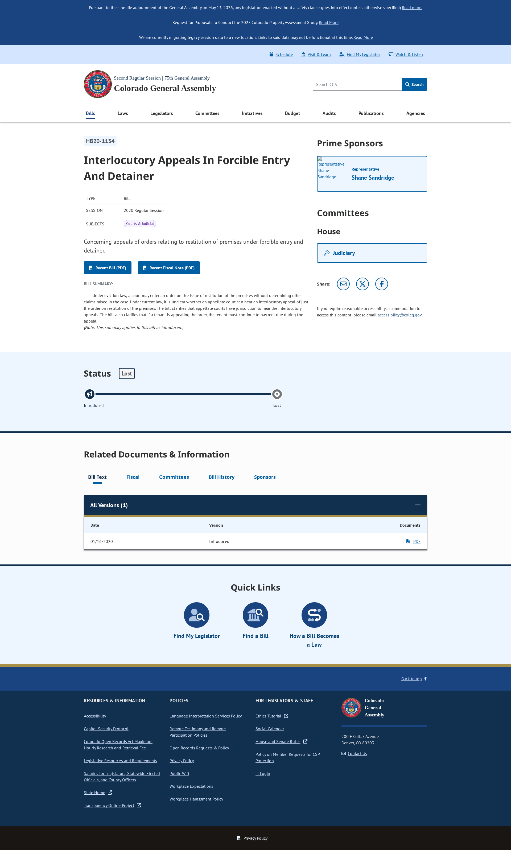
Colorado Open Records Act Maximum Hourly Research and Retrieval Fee (118, 744)
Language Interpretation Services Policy (206, 716)
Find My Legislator (363, 54)
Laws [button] (123, 113)
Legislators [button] (161, 113)
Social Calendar (270, 728)
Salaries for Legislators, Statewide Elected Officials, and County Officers (122, 776)
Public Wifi (179, 773)
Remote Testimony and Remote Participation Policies (198, 732)
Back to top (411, 678)
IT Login (263, 773)
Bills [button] (90, 113)
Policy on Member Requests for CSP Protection (288, 757)
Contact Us (357, 753)
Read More (328, 22)
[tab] (97, 477)
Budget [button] (292, 113)
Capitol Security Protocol (106, 728)
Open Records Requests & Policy (199, 747)
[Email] (343, 284)
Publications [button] (371, 113)
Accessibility (95, 716)
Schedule (283, 54)
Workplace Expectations (191, 786)
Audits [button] (329, 113)
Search (417, 84)
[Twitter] (362, 284)
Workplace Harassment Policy (196, 799)
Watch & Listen (409, 54)
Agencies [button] (415, 113)
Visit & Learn (319, 54)
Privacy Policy (181, 760)
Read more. (412, 7)
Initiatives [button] (252, 113)
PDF (417, 541)
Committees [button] (207, 113)
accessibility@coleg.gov (400, 314)
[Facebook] (381, 284)
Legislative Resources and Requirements (120, 760)
